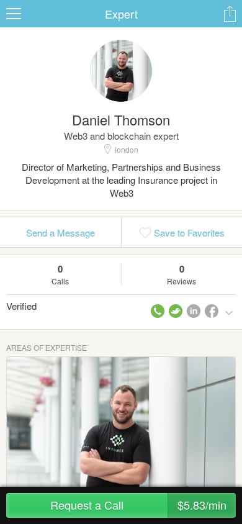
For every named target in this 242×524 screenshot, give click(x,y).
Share (229, 13)
